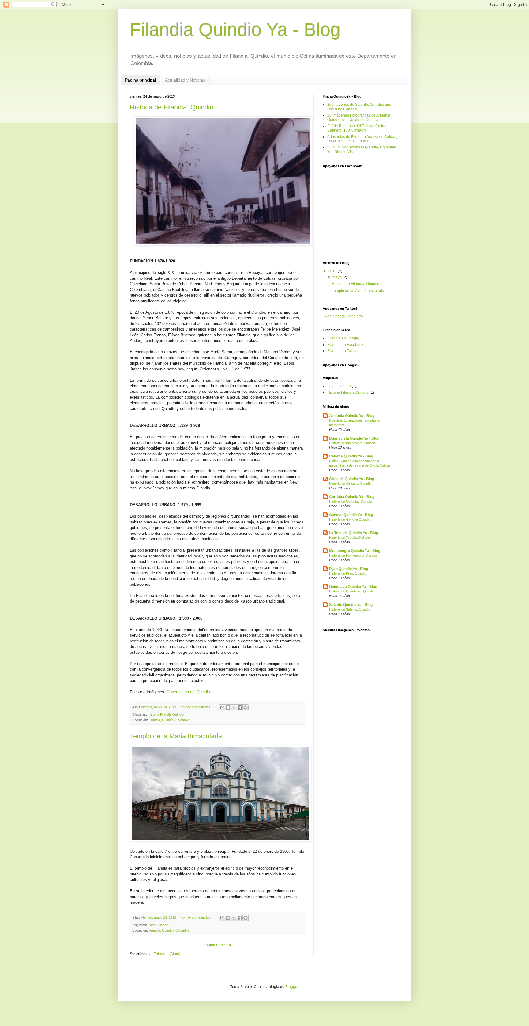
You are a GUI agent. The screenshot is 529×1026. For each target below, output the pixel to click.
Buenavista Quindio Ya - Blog (354, 438)
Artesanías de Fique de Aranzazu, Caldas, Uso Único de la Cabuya (362, 139)
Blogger (291, 987)
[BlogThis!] (228, 707)
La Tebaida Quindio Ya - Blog (353, 533)
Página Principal (217, 945)
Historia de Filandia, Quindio (171, 107)
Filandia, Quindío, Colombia (169, 720)
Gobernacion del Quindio (188, 692)
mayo (337, 277)
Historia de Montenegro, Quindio (353, 555)
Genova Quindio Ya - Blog (351, 515)
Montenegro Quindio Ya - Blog (354, 551)
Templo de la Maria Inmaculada (176, 736)
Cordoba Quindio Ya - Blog (351, 497)
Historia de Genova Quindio (349, 519)
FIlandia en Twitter (342, 351)
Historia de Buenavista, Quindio (352, 443)
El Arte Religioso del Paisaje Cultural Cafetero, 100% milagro (357, 128)
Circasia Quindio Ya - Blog (351, 479)
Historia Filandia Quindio (166, 714)
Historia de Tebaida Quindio (349, 537)
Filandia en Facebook (345, 345)
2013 (333, 271)
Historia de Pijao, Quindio (347, 573)
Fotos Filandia (158, 925)
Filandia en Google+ (344, 338)
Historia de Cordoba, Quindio (350, 501)
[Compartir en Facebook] (240, 707)
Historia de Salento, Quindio (349, 609)
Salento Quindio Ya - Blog (351, 605)
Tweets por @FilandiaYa (343, 316)
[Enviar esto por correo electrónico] (222, 707)
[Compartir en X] (234, 707)
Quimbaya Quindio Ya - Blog (353, 586)
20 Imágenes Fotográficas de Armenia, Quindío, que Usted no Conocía (359, 117)
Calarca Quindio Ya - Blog (351, 456)
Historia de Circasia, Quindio (350, 483)
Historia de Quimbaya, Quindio (351, 591)
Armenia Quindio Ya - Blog (351, 416)
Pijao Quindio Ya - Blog (348, 569)
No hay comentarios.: (196, 707)
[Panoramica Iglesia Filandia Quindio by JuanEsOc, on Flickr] (220, 840)
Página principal (140, 80)
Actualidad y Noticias (185, 80)
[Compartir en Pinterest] (245, 707)
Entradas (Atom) (166, 954)
